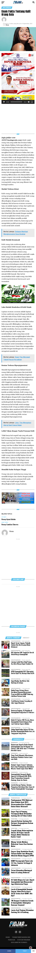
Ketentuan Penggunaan (23, 940)
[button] (18, 99)
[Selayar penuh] (32, 102)
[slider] (16, 101)
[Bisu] (29, 102)
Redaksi (8, 937)
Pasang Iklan (11, 940)
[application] (18, 99)
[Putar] (4, 102)
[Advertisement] (18, 117)
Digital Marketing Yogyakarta (19, 942)
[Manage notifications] (30, 947)
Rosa (7, 25)
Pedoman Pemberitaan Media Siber (21, 937)
